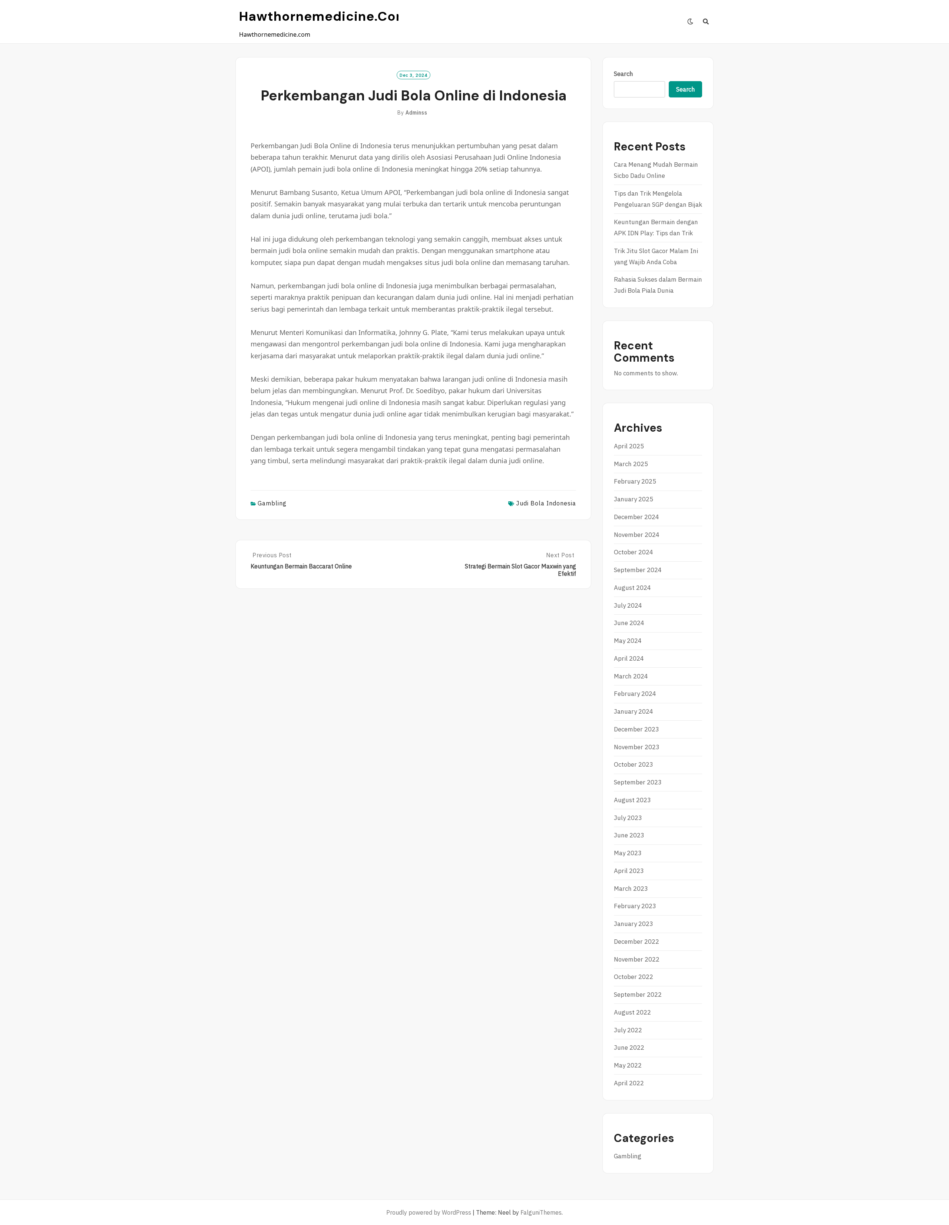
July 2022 (628, 1030)
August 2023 (632, 800)
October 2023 (633, 764)
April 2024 (629, 658)
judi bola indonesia (546, 503)
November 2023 (636, 747)
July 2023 (628, 818)
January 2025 (633, 499)
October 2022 (633, 977)
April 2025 (629, 446)
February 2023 (635, 906)
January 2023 (633, 924)
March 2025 (631, 464)
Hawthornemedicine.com (324, 16)
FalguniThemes (541, 1212)
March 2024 (631, 676)
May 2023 (628, 853)
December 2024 (636, 517)
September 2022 (638, 994)
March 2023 (631, 888)
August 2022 (632, 1012)
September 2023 (638, 782)
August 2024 (632, 588)
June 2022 (629, 1047)
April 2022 (629, 1083)
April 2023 (629, 871)
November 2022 (636, 959)
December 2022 (636, 941)
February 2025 (635, 481)
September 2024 (638, 570)
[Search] (706, 21)
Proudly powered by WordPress (428, 1212)
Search (623, 74)
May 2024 (628, 641)
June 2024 (629, 623)
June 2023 (629, 835)
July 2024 (628, 605)
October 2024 (633, 552)
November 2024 (636, 535)
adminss (416, 112)
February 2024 (635, 694)
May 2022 (628, 1065)
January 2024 (633, 711)
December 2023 (636, 729)
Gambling (272, 503)
